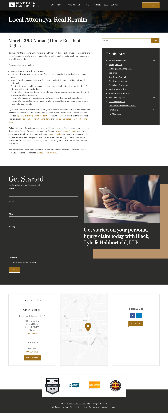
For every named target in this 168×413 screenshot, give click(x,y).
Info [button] (87, 5)
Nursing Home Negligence (120, 68)
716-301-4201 (32, 333)
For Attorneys (115, 114)
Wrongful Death (115, 64)
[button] (165, 396)
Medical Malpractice (117, 89)
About (60, 5)
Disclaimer (13, 257)
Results (97, 5)
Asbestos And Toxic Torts (120, 93)
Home (52, 5)
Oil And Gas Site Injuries (119, 85)
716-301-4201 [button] (151, 5)
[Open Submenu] (154, 60)
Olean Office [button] (32, 358)
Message (12, 227)
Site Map (65, 407)
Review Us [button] (135, 324)
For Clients (113, 109)
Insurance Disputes (117, 97)
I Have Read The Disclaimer (24, 263)
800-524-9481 (32, 351)
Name (11, 188)
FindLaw (113, 407)
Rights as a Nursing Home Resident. (32, 115)
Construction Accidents (119, 81)
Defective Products (117, 101)
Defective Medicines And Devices (122, 105)
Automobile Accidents (118, 60)
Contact (114, 5)
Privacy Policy (74, 407)
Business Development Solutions (94, 407)
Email (12, 201)
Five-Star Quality (55, 134)
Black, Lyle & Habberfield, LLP (78, 404)
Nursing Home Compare (66, 131)
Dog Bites (113, 72)
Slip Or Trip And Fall (117, 77)
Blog (106, 5)
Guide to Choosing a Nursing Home (35, 118)
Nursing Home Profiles (46, 152)
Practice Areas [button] (74, 5)
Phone (11, 214)
